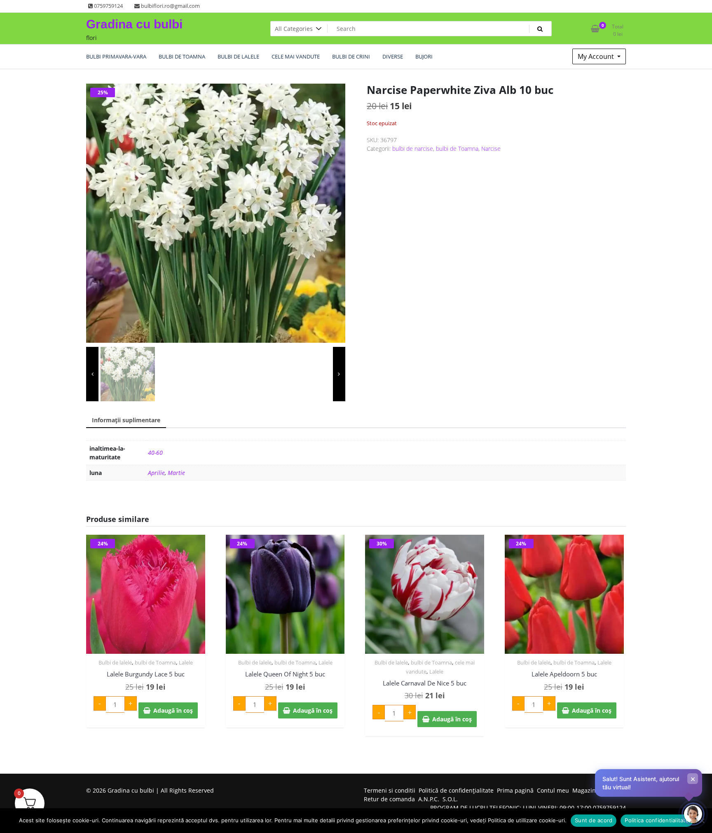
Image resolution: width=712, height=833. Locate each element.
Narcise (491, 148)
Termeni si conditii (389, 790)
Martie (176, 473)
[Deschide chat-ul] (693, 814)
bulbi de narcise (412, 148)
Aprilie (156, 473)
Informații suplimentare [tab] (126, 420)
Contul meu (553, 790)
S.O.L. (450, 799)
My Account (597, 56)
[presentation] (92, 374)
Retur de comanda (389, 799)
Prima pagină (515, 790)
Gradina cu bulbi (134, 24)
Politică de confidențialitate (456, 790)
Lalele (186, 662)
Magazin (584, 790)
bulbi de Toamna (457, 148)
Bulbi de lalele (115, 662)
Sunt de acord (593, 820)
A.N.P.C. (428, 799)
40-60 (155, 452)
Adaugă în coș (173, 710)
